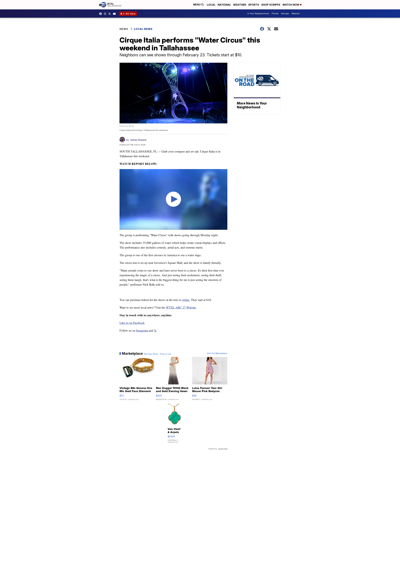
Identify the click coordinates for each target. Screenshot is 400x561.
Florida (275, 13)
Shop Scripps (270, 4)
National (224, 4)
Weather (239, 4)
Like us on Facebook (132, 323)
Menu (197, 4)
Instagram (142, 330)
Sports (253, 4)
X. (155, 330)
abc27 (110, 14)
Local (211, 4)
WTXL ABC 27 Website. (181, 307)
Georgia (285, 13)
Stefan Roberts (138, 139)
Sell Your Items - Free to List (157, 354)
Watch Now (291, 4)
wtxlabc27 (106, 14)
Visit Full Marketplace (217, 353)
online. (186, 300)
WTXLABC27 (101, 14)
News (124, 28)
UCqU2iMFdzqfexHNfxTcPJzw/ (115, 14)
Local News (143, 28)
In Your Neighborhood (258, 13)
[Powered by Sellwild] (222, 449)
